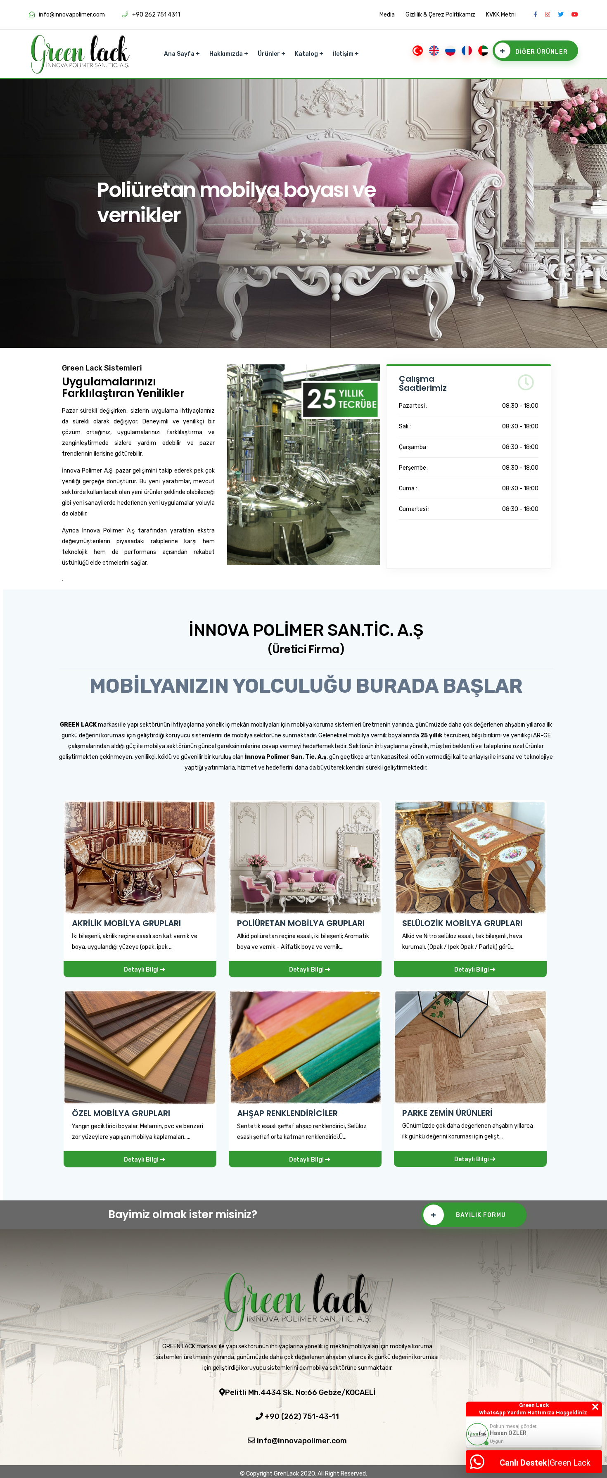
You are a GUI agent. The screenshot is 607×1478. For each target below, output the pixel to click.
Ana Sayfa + (182, 53)
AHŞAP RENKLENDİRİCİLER (287, 1113)
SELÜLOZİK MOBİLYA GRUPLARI (462, 923)
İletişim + (346, 53)
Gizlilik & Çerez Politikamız (440, 14)
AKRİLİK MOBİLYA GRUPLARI (126, 923)
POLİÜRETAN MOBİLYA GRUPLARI (301, 923)
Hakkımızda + (228, 53)
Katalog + (309, 53)
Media (387, 14)
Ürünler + (271, 53)
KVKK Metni (501, 14)
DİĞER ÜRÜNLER (534, 51)
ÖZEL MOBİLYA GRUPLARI (121, 1113)
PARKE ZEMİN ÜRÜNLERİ (447, 1113)
